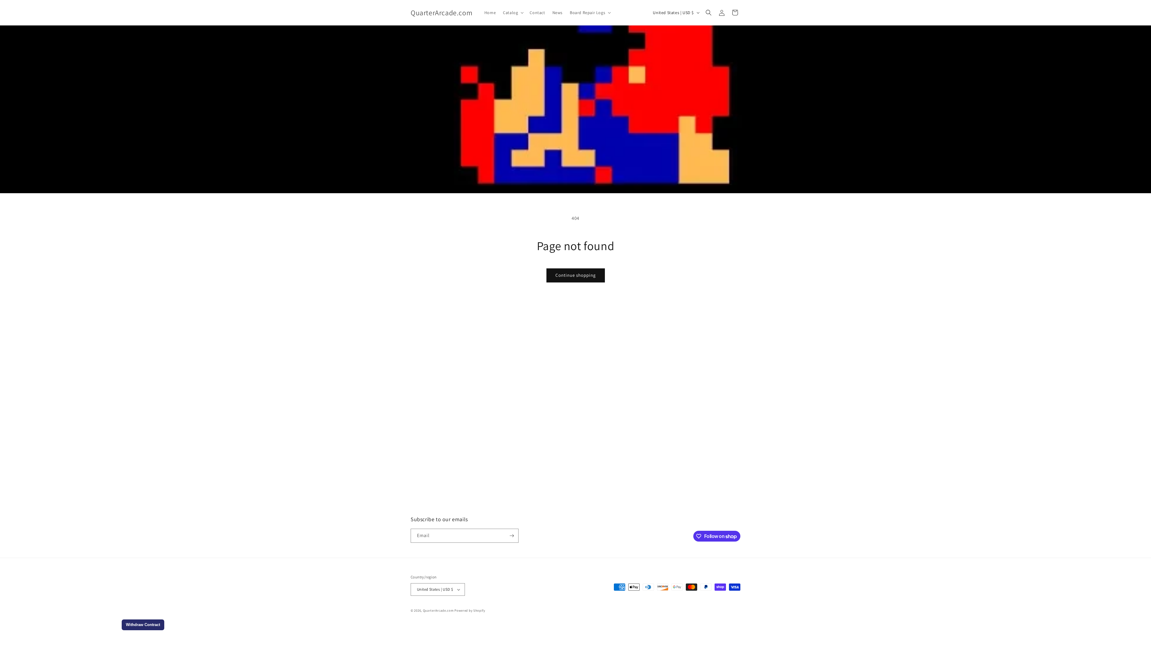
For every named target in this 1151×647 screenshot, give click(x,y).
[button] (512, 12)
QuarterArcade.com (438, 610)
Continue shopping (575, 275)
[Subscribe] (511, 536)
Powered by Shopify (469, 610)
